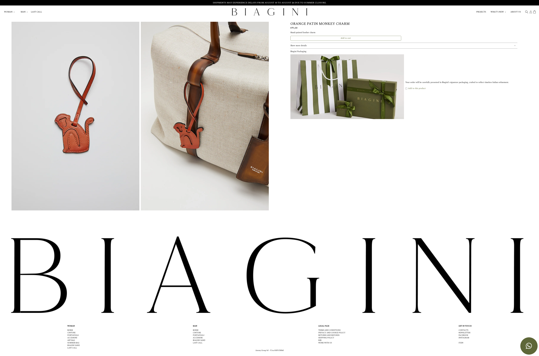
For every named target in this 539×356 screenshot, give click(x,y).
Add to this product (417, 88)
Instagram (464, 337)
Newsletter (464, 332)
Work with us (325, 343)
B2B (319, 340)
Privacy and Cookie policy (331, 332)
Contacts (463, 330)
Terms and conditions (329, 330)
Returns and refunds (328, 335)
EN (462, 343)
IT (459, 343)
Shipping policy (326, 337)
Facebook (463, 335)
